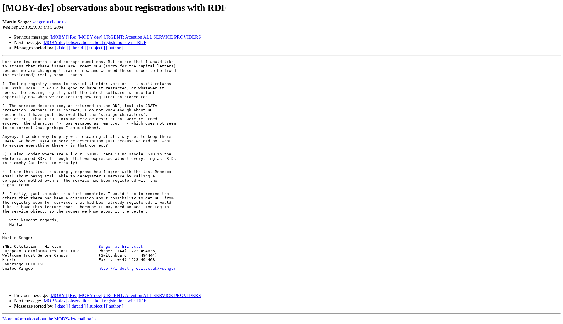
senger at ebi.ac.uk (50, 21)
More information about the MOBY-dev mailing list (50, 318)
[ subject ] (96, 47)
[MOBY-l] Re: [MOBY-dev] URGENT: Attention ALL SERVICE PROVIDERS (125, 37)
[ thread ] (77, 47)
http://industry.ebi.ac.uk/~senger (137, 268)
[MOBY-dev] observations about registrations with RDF (94, 42)
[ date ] (61, 47)
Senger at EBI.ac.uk (121, 246)
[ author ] (114, 47)
